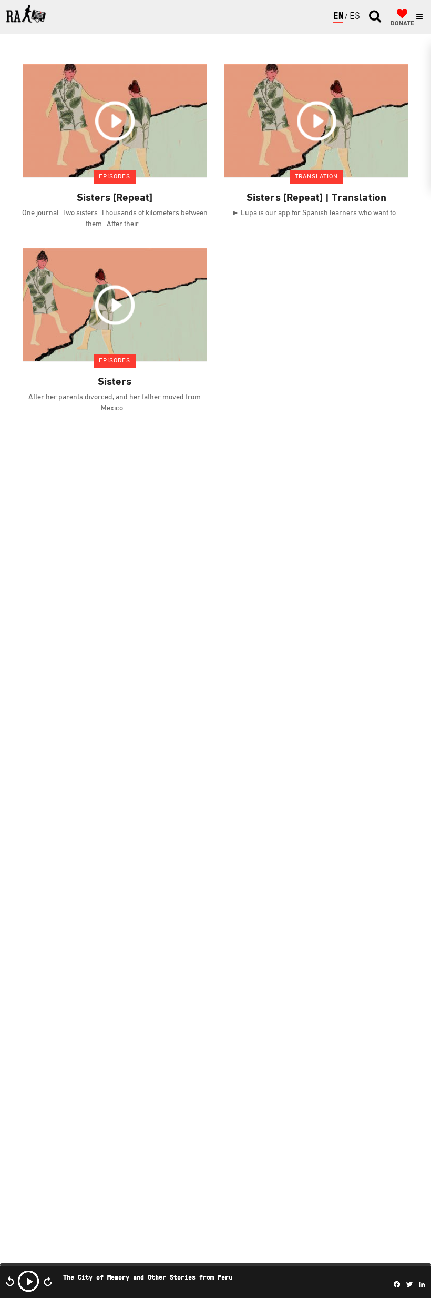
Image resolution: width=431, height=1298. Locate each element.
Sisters (114, 382)
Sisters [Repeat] (115, 198)
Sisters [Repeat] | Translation (316, 198)
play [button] (28, 1281)
